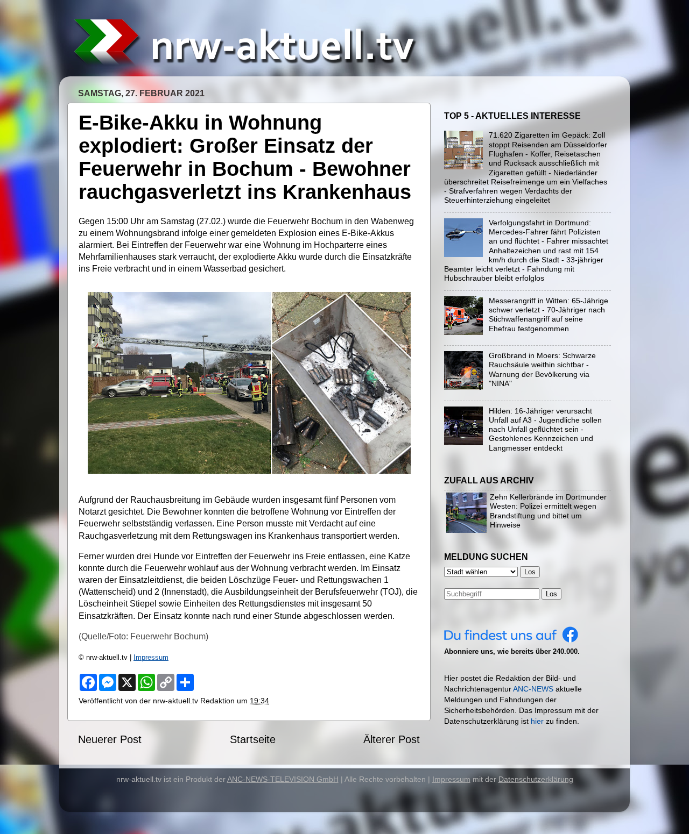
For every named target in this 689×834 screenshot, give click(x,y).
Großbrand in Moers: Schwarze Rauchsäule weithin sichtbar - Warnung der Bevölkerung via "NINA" (542, 369)
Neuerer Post (110, 739)
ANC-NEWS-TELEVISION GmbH (283, 779)
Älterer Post (391, 739)
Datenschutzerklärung (535, 779)
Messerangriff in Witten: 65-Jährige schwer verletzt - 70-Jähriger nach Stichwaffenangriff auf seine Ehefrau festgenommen (548, 314)
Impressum (150, 657)
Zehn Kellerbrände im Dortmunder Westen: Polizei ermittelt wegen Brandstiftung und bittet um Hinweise (548, 511)
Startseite (253, 739)
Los (551, 594)
